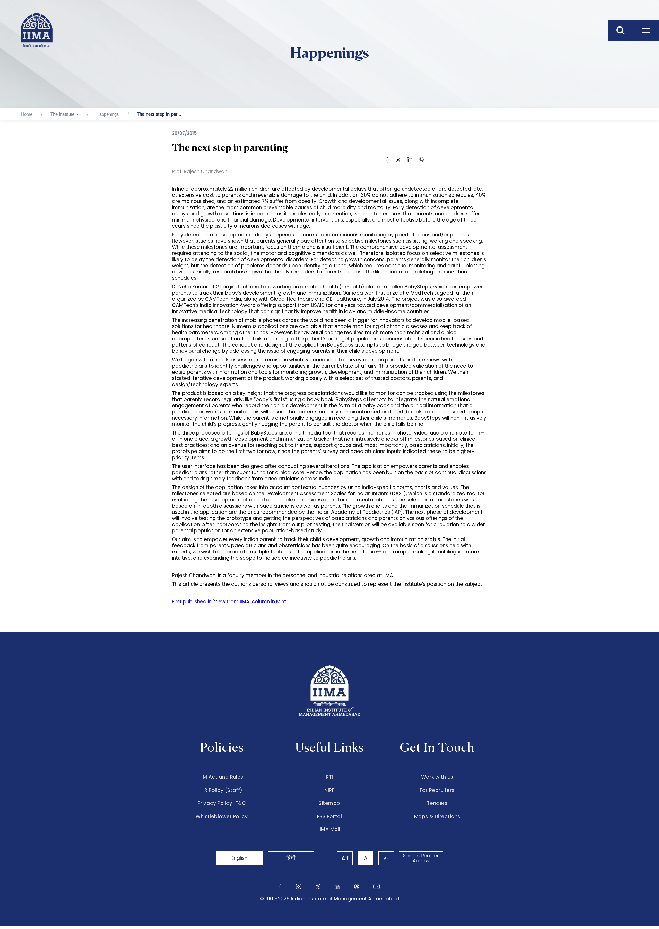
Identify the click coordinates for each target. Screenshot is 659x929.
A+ (345, 858)
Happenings (107, 114)
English (239, 858)
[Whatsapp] (421, 159)
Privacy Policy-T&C (222, 803)
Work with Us (437, 777)
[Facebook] (387, 159)
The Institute (62, 114)
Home (26, 114)
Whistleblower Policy (222, 816)
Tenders (437, 803)
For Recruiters (437, 790)
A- (386, 858)
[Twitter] (398, 159)
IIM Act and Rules (222, 777)
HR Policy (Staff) (221, 790)
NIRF (329, 790)
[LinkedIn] (409, 159)
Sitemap (329, 803)
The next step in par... (159, 114)
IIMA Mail (329, 829)
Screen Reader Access (421, 858)
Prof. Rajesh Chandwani (200, 171)
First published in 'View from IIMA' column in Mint (229, 601)
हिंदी (291, 858)
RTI (329, 777)
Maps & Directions (437, 816)
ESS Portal (329, 816)
